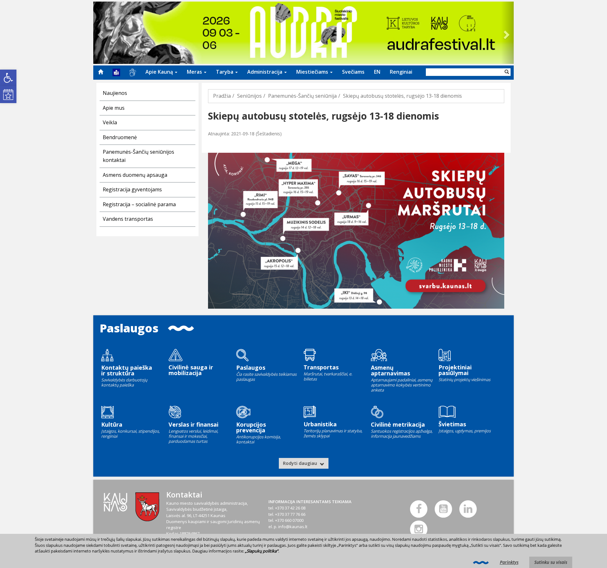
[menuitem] (100, 72)
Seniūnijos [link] (249, 95)
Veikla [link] (110, 122)
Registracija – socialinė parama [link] (139, 204)
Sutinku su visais (550, 562)
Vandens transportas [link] (128, 218)
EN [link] (377, 71)
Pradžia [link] (222, 95)
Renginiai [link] (401, 71)
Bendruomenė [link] (120, 137)
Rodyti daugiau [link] (300, 463)
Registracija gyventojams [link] (132, 189)
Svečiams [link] (353, 71)
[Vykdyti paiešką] (507, 72)
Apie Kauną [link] (159, 71)
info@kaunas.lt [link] (292, 526)
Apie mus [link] (114, 107)
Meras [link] (195, 71)
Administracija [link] (265, 71)
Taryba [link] (225, 71)
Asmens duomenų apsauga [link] (135, 174)
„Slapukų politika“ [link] (261, 551)
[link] (8, 78)
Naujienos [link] (115, 93)
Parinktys (509, 562)
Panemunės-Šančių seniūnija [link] (302, 95)
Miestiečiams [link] (312, 71)
